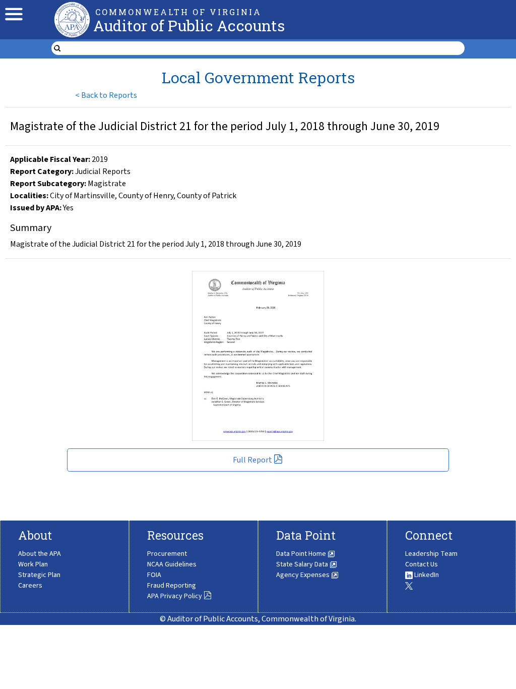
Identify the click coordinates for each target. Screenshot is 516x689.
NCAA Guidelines (172, 564)
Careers (30, 586)
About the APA (39, 554)
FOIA (154, 575)
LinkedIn (426, 575)
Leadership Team (431, 554)
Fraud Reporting (171, 586)
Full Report (252, 460)
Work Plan (33, 564)
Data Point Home (302, 554)
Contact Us (421, 564)
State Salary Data (303, 564)
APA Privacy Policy (174, 596)
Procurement (167, 554)
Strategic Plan (39, 575)
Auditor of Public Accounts (189, 25)
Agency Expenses (303, 575)
